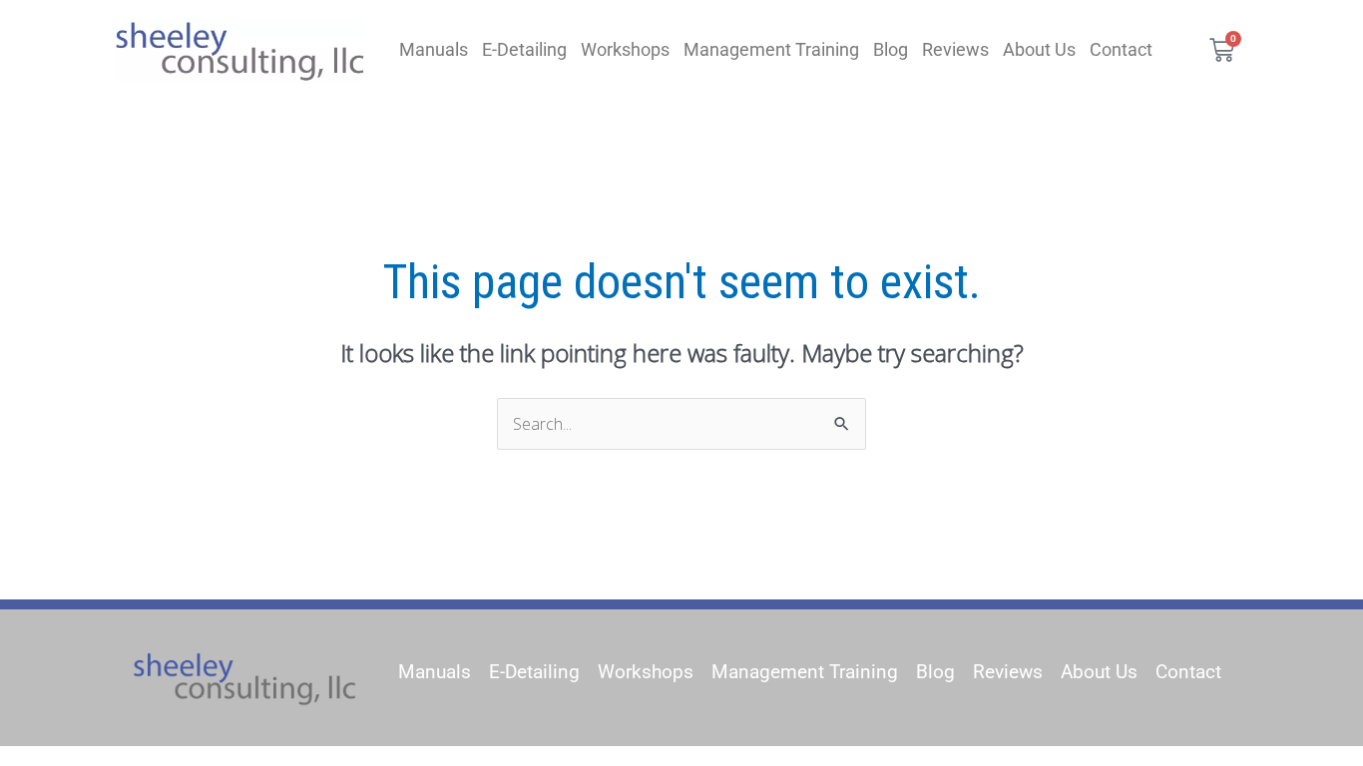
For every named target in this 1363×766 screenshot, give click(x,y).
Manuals (433, 49)
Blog (890, 49)
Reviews (955, 49)
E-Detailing (524, 49)
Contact (1121, 49)
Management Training (771, 49)
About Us (1039, 49)
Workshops (625, 49)
